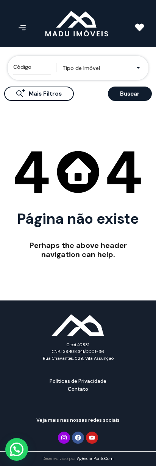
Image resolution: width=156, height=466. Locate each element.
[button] (16, 449)
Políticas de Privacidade (78, 381)
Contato (78, 389)
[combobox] (102, 68)
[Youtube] (92, 438)
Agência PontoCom (95, 458)
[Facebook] (78, 438)
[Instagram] (64, 438)
